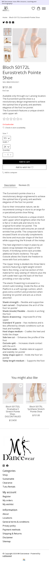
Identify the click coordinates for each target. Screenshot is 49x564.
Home (5, 17)
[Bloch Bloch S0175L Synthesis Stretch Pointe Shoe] (36, 393)
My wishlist (8, 504)
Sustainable (8, 478)
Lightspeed (7, 556)
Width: (6, 142)
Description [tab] (10, 185)
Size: (5, 133)
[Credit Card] (24, 560)
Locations (7, 517)
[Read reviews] (11, 119)
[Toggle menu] (43, 8)
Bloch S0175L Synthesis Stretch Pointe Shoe (36, 409)
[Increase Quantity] (10, 155)
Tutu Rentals (9, 486)
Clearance (7, 482)
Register (7, 496)
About (6, 514)
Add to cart (24, 161)
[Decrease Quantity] (5, 155)
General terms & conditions (16, 521)
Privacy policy (9, 525)
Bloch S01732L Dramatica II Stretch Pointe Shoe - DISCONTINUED (13, 411)
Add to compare (11, 172)
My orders (8, 500)
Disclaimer (8, 537)
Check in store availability (15, 127)
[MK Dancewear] (6, 8)
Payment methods (11, 529)
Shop (5, 474)
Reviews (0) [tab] (24, 185)
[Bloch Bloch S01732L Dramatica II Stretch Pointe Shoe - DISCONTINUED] (13, 393)
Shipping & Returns (12, 533)
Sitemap (7, 541)
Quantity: (6, 150)
